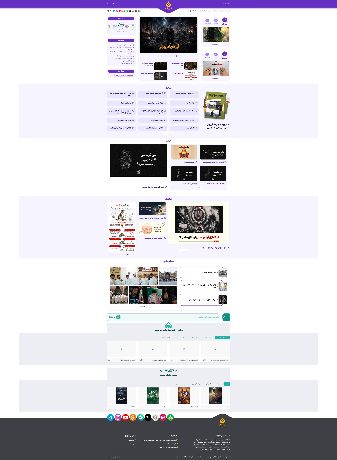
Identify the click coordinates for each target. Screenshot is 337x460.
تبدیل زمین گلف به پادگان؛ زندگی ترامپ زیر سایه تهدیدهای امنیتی (120, 111)
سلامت (214, 11)
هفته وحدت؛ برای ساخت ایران (177, 64)
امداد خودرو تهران (129, 75)
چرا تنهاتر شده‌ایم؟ (127, 61)
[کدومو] (127, 26)
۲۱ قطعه (172, 360)
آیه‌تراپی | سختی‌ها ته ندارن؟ (215, 183)
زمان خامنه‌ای (204, 11)
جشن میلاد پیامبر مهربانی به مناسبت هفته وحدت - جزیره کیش (199, 286)
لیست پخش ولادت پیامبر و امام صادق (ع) (220, 360)
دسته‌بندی (224, 4)
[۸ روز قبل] (152, 208)
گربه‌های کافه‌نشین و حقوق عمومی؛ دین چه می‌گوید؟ (121, 48)
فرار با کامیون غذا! (126, 103)
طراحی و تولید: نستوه (112, 457)
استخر (165, 407)
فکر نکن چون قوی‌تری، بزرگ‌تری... (147, 64)
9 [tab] (112, 254)
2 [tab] (174, 56)
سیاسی (210, 11)
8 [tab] (158, 56)
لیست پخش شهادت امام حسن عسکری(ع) (188, 360)
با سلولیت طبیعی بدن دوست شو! (153, 238)
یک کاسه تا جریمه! (178, 73)
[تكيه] (109, 26)
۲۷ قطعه (110, 360)
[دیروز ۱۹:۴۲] (160, 76)
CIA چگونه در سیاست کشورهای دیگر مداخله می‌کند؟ (121, 52)
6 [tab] (164, 56)
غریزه (228, 407)
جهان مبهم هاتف (194, 407)
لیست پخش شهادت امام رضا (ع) (159, 360)
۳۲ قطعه (141, 360)
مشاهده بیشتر (215, 44)
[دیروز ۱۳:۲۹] (160, 66)
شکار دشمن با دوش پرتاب (155, 103)
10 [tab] (109, 254)
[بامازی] (115, 26)
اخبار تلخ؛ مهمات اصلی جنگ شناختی (183, 120)
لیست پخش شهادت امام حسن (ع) (127, 360)
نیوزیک (188, 11)
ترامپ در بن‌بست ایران (124, 120)
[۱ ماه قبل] (216, 68)
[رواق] (121, 25)
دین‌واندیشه (197, 11)
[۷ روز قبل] (184, 152)
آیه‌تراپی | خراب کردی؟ (188, 183)
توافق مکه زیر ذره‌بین (157, 120)
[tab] (224, 21)
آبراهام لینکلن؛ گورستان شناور (154, 93)
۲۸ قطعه (204, 360)
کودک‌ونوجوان (220, 11)
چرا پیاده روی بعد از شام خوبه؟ (124, 56)
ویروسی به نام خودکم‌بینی (147, 73)
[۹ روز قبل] (216, 34)
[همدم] (133, 26)
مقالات (169, 88)
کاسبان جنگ (190, 128)
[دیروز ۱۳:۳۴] (168, 35)
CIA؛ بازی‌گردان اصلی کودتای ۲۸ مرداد (215, 247)
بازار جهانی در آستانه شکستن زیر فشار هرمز (120, 94)
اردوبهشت (132, 407)
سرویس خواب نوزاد (119, 75)
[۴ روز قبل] (138, 160)
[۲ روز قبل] (190, 76)
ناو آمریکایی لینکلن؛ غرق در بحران (184, 110)
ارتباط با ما (132, 440)
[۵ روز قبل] (213, 173)
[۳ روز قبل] (213, 152)
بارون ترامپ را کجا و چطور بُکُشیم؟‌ (184, 93)
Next (141, 35)
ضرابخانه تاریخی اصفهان (209, 272)
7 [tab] (161, 56)
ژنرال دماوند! (190, 103)
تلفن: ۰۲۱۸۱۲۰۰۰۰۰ (172, 444)
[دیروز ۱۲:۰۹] (223, 299)
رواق (121, 29)
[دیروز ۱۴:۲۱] (223, 286)
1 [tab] (176, 56)
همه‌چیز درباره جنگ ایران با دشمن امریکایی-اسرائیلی (218, 126)
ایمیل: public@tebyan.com (168, 447)
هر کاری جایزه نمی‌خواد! (126, 63)
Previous (195, 35)
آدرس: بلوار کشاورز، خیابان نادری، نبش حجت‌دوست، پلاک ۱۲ (160, 440)
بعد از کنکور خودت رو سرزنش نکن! (123, 58)
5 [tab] (166, 56)
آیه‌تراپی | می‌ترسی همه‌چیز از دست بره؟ (153, 187)
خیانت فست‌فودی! (189, 162)
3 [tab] (171, 56)
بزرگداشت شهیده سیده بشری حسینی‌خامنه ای (202, 300)
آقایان (192, 11)
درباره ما (132, 444)
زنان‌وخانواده (227, 11)
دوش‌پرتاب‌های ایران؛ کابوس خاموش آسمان (152, 111)
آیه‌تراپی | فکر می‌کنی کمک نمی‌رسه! (213, 162)
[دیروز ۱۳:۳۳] (190, 66)
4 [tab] (169, 56)
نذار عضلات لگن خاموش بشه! (124, 45)
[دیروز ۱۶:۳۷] (223, 272)
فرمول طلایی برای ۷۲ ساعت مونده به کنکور (151, 218)
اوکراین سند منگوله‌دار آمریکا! (154, 128)
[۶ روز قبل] (184, 173)
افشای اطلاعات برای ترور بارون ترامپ (120, 128)
